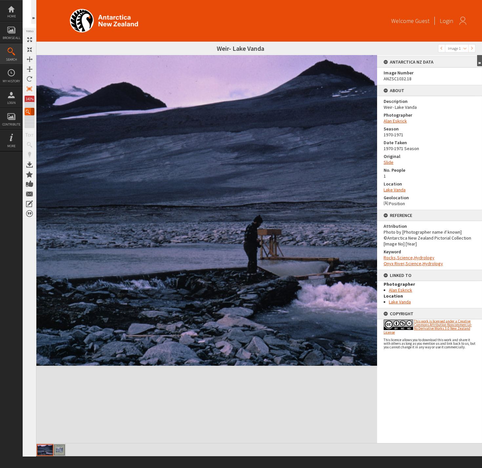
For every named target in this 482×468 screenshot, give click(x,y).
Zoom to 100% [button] (29, 89)
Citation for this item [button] (29, 214)
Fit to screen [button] (29, 49)
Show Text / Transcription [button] (29, 135)
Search (11, 59)
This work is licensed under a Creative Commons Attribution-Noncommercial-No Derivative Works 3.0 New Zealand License (428, 327)
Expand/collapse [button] (479, 60)
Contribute (11, 124)
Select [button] (465, 48)
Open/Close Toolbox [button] (33, 12)
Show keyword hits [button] (29, 145)
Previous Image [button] (441, 48)
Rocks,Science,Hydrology (409, 258)
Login (11, 103)
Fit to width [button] (29, 59)
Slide (388, 162)
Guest (422, 21)
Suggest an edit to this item (29, 204)
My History (11, 81)
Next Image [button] (472, 48)
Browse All (11, 38)
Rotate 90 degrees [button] (29, 79)
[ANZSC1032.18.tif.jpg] (45, 450)
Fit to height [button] (29, 69)
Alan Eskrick (395, 121)
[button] (29, 111)
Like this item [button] (29, 184)
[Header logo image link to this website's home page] (104, 11)
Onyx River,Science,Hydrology (413, 263)
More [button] (11, 146)
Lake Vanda (395, 190)
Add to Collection (29, 174)
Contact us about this (29, 194)
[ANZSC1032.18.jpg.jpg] (59, 450)
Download (29, 164)
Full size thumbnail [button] (29, 40)
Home (11, 16)
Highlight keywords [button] (29, 155)
